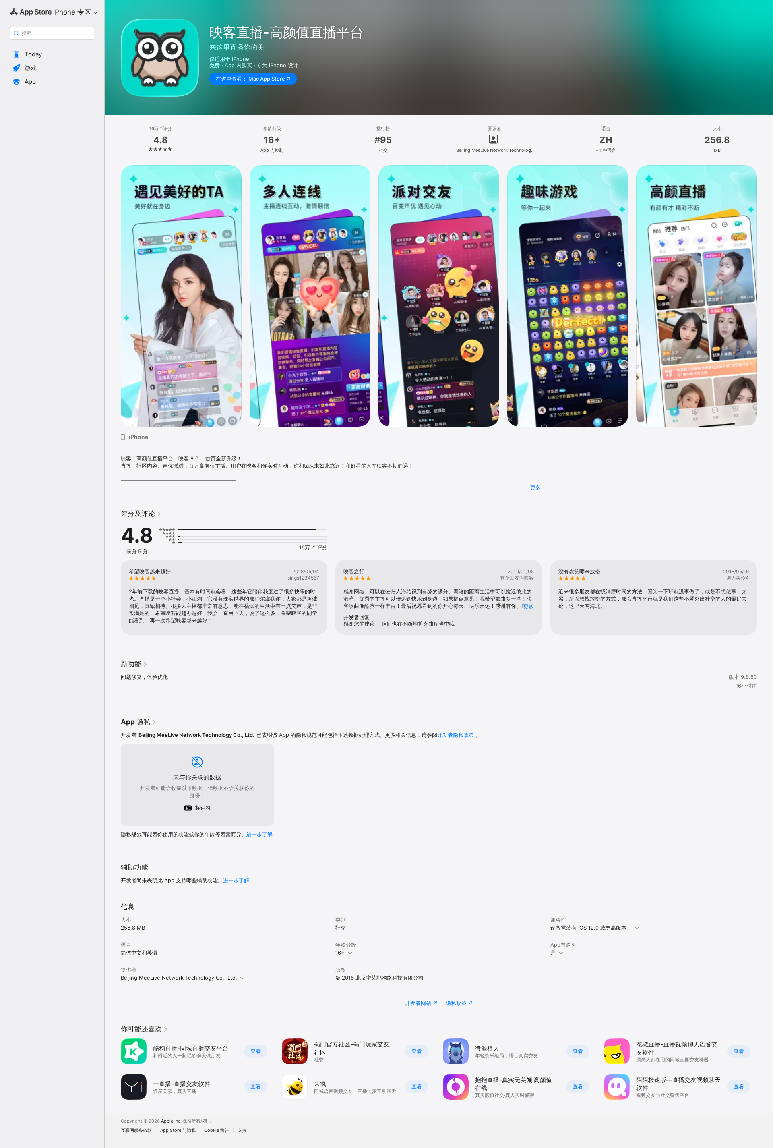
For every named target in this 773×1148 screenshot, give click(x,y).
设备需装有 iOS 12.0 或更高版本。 (591, 927)
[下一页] (765, 296)
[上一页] (112, 296)
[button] (52, 54)
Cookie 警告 (216, 1130)
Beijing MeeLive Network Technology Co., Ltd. (179, 977)
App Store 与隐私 (178, 1130)
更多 (535, 487)
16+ (340, 952)
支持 (242, 1130)
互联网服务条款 (136, 1130)
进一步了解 (259, 834)
